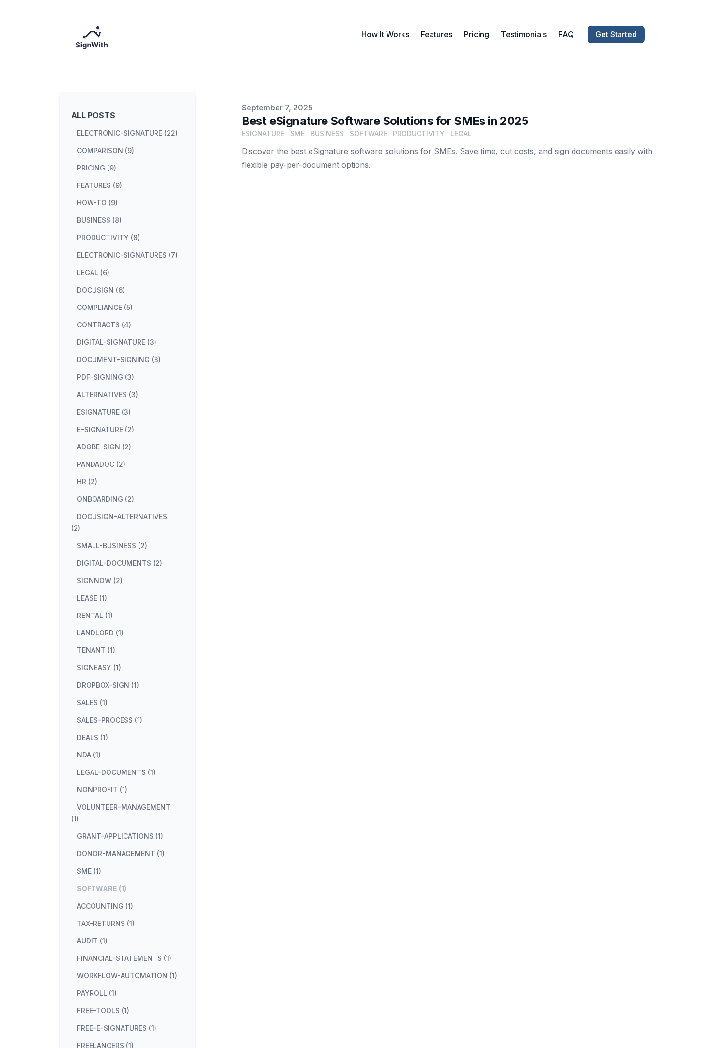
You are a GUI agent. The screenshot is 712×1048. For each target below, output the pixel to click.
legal (461, 133)
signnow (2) (100, 580)
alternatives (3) (107, 394)
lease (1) (92, 598)
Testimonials (524, 34)
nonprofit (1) (102, 790)
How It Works (385, 34)
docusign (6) (101, 290)
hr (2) (87, 482)
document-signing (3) (119, 359)
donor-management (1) (121, 853)
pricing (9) (96, 168)
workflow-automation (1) (127, 975)
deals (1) (92, 737)
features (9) (99, 185)
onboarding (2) (105, 499)
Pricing (476, 34)
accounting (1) (105, 906)
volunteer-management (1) (120, 813)
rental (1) (95, 615)
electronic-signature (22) (127, 133)
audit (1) (92, 941)
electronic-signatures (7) (127, 255)
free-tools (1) (103, 1010)
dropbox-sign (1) (108, 685)
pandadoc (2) (101, 464)
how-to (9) (97, 203)
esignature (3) (104, 412)
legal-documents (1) (116, 772)
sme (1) (89, 871)
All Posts (93, 115)
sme (297, 133)
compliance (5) (105, 307)
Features (436, 34)
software (368, 133)
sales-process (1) (109, 720)
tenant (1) (96, 650)
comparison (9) (105, 150)
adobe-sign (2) (104, 447)
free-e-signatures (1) (116, 1028)
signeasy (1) (99, 667)
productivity (419, 133)
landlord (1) (100, 633)
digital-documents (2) (119, 563)
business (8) (99, 220)
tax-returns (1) (106, 923)
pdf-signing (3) (105, 377)
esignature (263, 133)
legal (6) (93, 272)
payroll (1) (97, 993)
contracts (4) (104, 325)
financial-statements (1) (124, 958)
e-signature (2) (105, 429)
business (327, 133)
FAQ (566, 34)
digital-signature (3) (116, 342)
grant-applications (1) (120, 836)
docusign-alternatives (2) (119, 522)
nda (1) (89, 755)
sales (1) (92, 702)
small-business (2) (112, 545)
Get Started (616, 34)
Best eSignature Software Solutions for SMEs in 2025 (385, 121)
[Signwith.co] (94, 34)
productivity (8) (108, 237)
